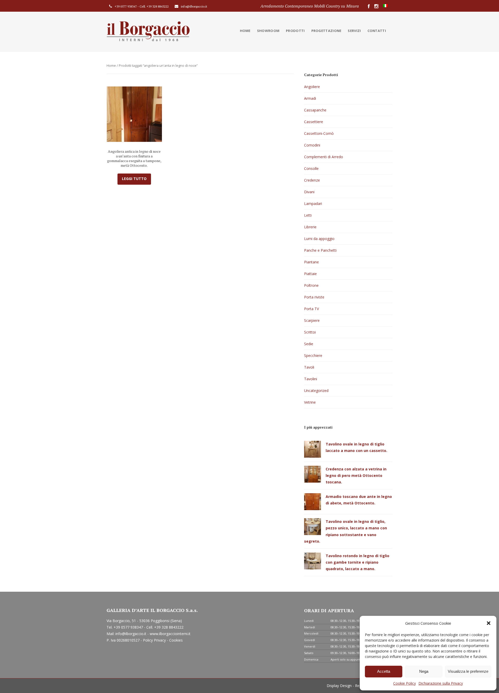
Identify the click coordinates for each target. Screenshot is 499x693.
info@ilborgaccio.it (194, 6)
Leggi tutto (134, 178)
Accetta (383, 671)
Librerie (310, 226)
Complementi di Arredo (323, 156)
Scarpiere (312, 320)
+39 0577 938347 (126, 6)
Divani (309, 191)
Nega (423, 671)
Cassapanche (315, 110)
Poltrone (311, 285)
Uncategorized (316, 390)
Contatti (376, 30)
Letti (308, 215)
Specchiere (313, 355)
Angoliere (312, 86)
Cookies (176, 640)
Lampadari (313, 203)
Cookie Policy (404, 683)
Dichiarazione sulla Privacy (440, 683)
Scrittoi (310, 332)
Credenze (312, 180)
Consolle (311, 168)
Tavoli (309, 367)
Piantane (311, 261)
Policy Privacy (155, 640)
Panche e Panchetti (320, 250)
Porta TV (311, 308)
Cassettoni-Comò (319, 133)
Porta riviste (314, 297)
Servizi (354, 30)
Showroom (268, 30)
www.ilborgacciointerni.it (170, 633)
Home (245, 30)
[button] (488, 623)
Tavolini (310, 378)
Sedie (308, 343)
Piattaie (310, 273)
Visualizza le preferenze (468, 671)
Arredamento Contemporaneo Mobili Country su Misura (309, 6)
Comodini (312, 145)
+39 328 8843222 (158, 6)
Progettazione (326, 30)
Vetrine (310, 402)
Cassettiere (313, 121)
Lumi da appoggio (319, 238)
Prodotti (295, 30)
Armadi (310, 98)
